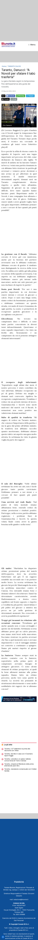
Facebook (11, 95)
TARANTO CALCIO (14, 66)
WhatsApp (21, 95)
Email (14, 99)
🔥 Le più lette (6, 745)
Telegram (31, 95)
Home (4, 66)
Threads (6, 99)
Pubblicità (19, 882)
